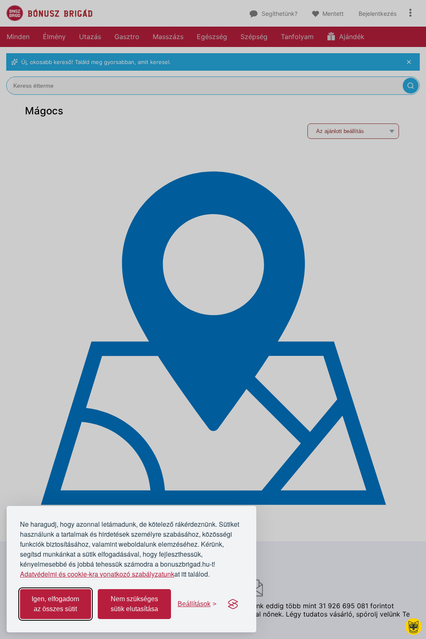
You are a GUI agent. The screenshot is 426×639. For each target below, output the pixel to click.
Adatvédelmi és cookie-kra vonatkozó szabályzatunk (97, 574)
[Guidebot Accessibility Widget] (413, 626)
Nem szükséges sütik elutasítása (134, 603)
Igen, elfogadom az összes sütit (55, 603)
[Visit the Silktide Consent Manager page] (233, 604)
